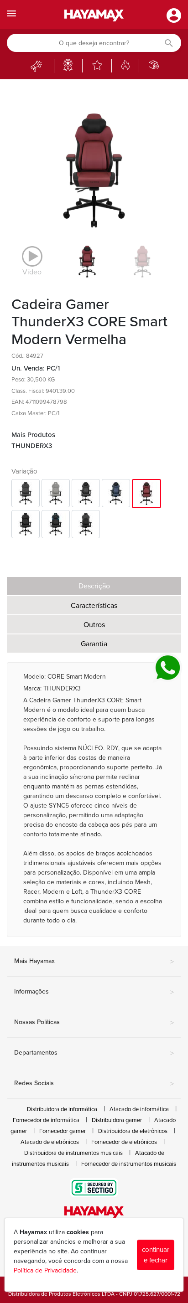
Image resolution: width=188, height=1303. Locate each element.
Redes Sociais (94, 1083)
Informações (94, 992)
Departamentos (94, 1053)
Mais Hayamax (94, 961)
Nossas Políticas (94, 1022)
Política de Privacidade (45, 1270)
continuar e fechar (155, 1255)
